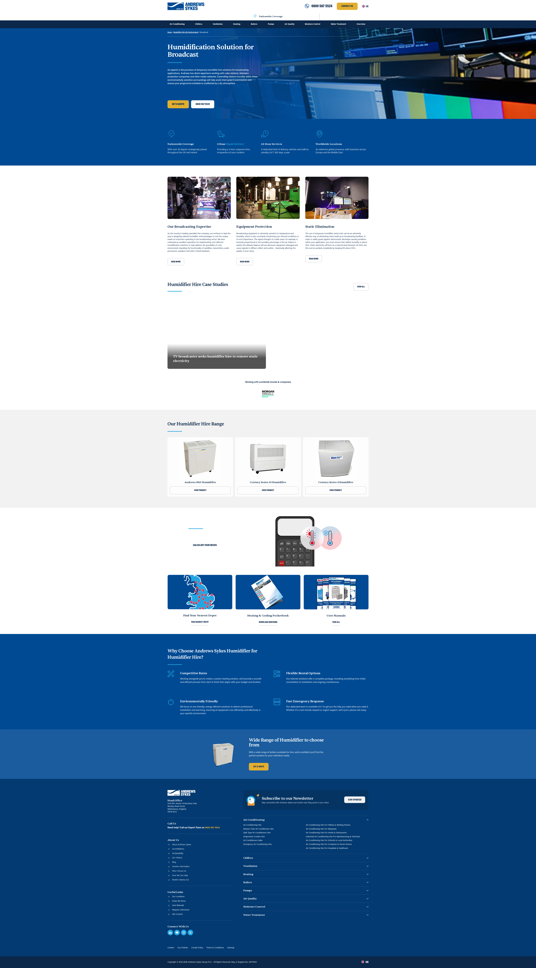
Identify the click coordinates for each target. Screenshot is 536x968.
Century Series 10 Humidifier (268, 482)
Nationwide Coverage (271, 16)
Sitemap (230, 948)
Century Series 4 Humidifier (335, 482)
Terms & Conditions (215, 948)
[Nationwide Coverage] (255, 16)
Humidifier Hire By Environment (186, 32)
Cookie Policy (197, 948)
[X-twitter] (190, 932)
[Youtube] (177, 932)
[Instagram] (183, 932)
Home (170, 32)
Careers (171, 948)
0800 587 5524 (321, 6)
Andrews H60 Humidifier (200, 482)
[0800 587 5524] (307, 6)
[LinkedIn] (170, 932)
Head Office (175, 800)
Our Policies (183, 948)
